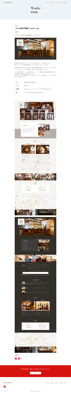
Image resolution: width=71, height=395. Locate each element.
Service (48, 2)
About (56, 2)
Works (52, 2)
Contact (65, 2)
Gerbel (9, 2)
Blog (61, 2)
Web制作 (16, 355)
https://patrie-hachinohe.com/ (29, 82)
